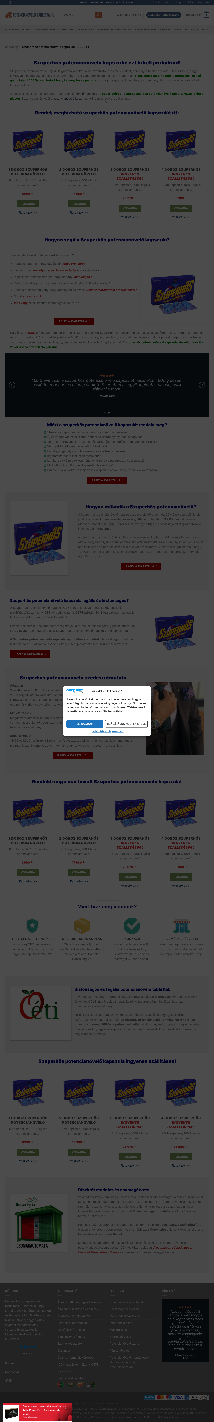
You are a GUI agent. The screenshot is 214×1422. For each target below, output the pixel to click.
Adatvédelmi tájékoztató (108, 731)
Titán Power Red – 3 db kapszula (41, 1410)
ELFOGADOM (85, 723)
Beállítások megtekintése (126, 723)
